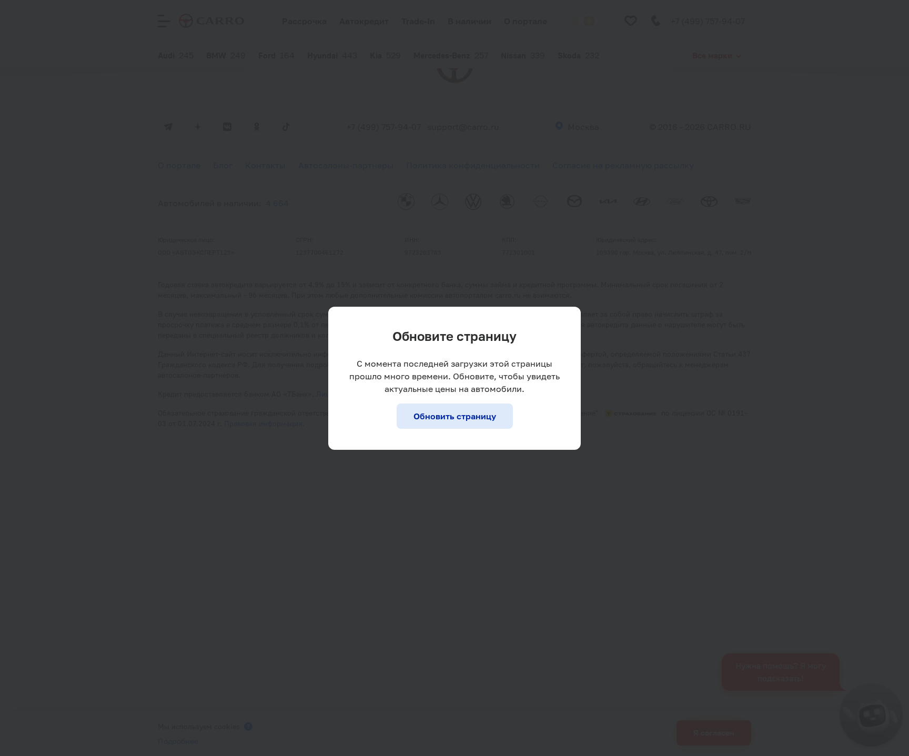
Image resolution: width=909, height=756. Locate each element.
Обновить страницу (454, 416)
